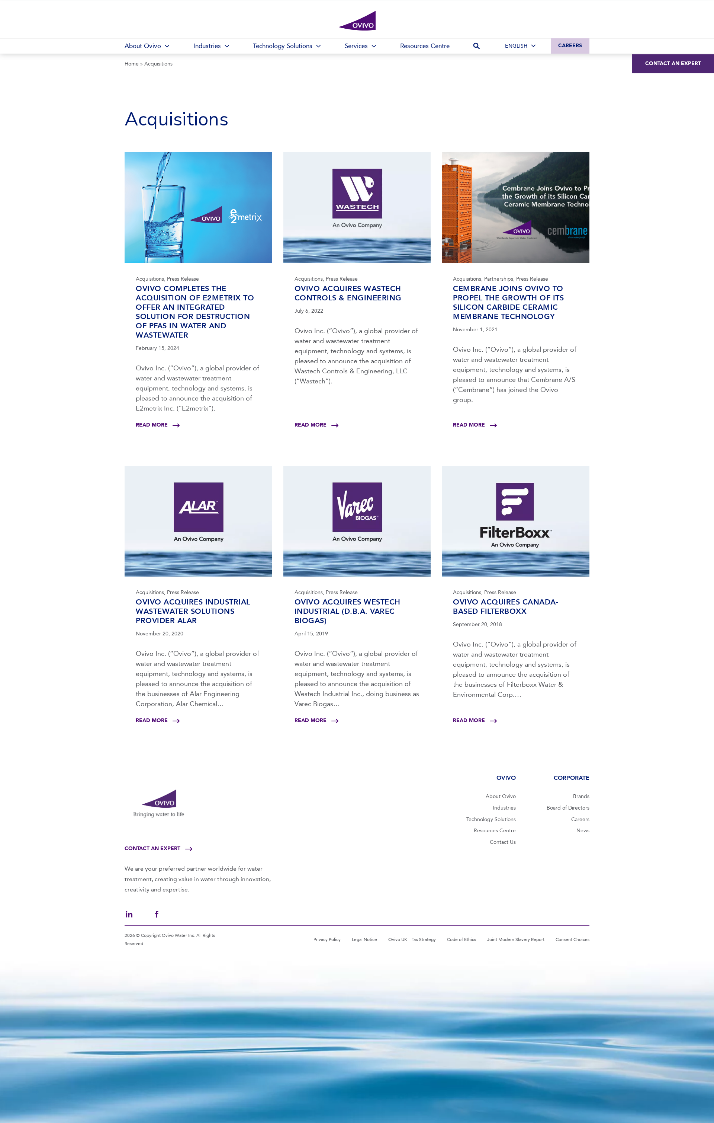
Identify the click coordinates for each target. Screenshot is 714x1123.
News (582, 830)
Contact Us (503, 842)
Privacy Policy (327, 939)
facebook (156, 914)
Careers (570, 45)
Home (132, 64)
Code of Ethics (461, 939)
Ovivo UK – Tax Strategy (412, 939)
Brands (581, 796)
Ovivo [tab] (505, 777)
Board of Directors (568, 808)
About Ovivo (501, 796)
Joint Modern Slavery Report (515, 939)
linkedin (129, 914)
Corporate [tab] (571, 777)
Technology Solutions (491, 819)
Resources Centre (495, 830)
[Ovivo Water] (357, 21)
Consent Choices (572, 939)
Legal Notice (364, 939)
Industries (504, 808)
